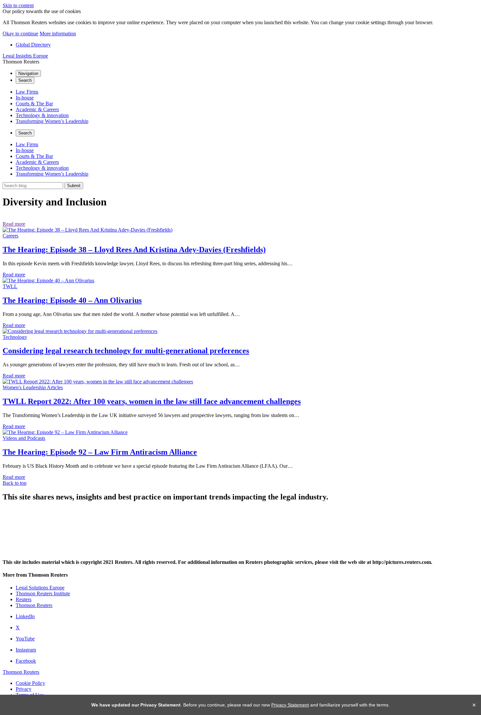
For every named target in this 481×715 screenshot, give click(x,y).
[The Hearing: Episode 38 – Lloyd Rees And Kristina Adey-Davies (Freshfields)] (87, 230)
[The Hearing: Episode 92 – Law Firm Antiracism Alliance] (65, 432)
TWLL (10, 286)
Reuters (23, 599)
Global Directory (33, 44)
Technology (15, 337)
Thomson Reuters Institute (43, 593)
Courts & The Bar (34, 103)
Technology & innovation (42, 115)
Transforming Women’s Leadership (52, 121)
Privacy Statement (290, 704)
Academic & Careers (37, 109)
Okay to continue (20, 33)
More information (58, 33)
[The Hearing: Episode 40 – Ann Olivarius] (48, 280)
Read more (14, 224)
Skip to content (18, 5)
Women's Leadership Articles (33, 387)
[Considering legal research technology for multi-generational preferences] (80, 331)
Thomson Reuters (34, 605)
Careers (10, 235)
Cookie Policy (30, 683)
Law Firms (27, 92)
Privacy (23, 689)
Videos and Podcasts (24, 438)
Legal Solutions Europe (40, 587)
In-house (25, 97)
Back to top (15, 483)
